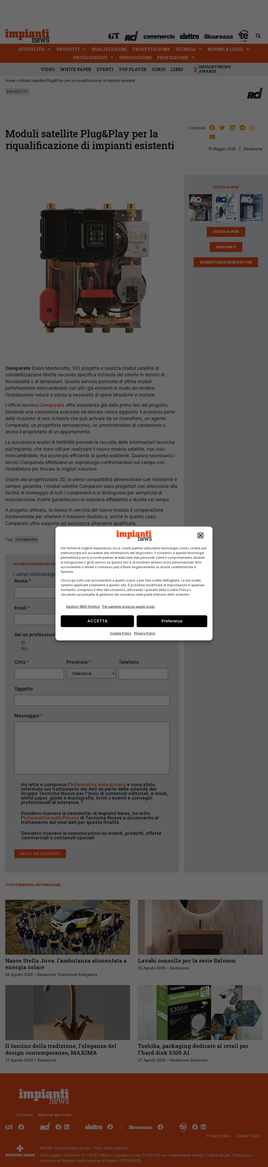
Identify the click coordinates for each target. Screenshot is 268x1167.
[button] (200, 535)
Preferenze (171, 620)
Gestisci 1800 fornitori (83, 606)
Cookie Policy (120, 633)
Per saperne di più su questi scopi (128, 606)
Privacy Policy (144, 633)
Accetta (97, 621)
